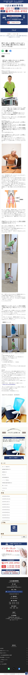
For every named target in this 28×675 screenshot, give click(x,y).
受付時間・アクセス (5, 657)
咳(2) (3, 490)
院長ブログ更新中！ (14, 457)
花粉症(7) (4, 472)
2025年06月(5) (6, 517)
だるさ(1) (4, 488)
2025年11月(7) (6, 504)
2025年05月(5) (6, 520)
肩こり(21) (5, 485)
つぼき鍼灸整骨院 (13, 6)
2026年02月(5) (6, 496)
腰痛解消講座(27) (6, 469)
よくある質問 (3, 664)
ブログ (1, 661)
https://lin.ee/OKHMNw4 (9, 384)
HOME (9, 33)
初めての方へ (3, 652)
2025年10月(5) (6, 507)
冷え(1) (4, 474)
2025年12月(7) (6, 501)
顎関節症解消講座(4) (7, 482)
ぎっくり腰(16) (6, 466)
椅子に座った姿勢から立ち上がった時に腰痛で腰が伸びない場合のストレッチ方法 (13, 44)
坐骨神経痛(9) (5, 477)
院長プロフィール (4, 650)
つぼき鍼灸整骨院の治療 (6, 655)
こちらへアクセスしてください (15, 591)
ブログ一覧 (15, 33)
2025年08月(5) (6, 512)
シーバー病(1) (5, 480)
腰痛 (3, 56)
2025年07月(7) (6, 515)
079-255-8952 (14, 598)
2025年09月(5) (6, 509)
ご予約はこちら (4, 659)
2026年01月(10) (6, 498)
